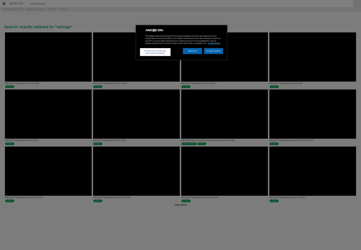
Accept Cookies (213, 51)
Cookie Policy (214, 43)
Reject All (192, 51)
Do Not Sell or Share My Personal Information (155, 52)
